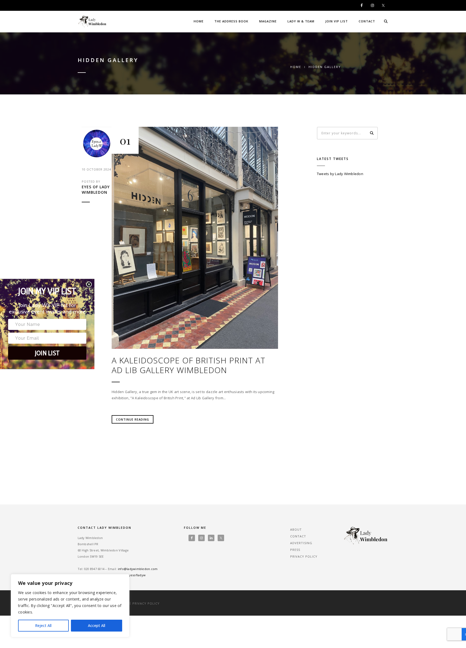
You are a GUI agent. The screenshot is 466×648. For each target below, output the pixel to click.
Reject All (43, 625)
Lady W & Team (300, 21)
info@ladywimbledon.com (138, 569)
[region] (70, 605)
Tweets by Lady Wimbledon (340, 173)
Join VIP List (336, 21)
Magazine (268, 21)
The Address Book (231, 21)
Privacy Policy (303, 556)
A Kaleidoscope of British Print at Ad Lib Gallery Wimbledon (188, 365)
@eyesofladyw (135, 575)
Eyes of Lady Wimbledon (96, 189)
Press (295, 550)
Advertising (301, 543)
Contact (367, 21)
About (296, 529)
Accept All (96, 625)
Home (199, 21)
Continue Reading (132, 419)
